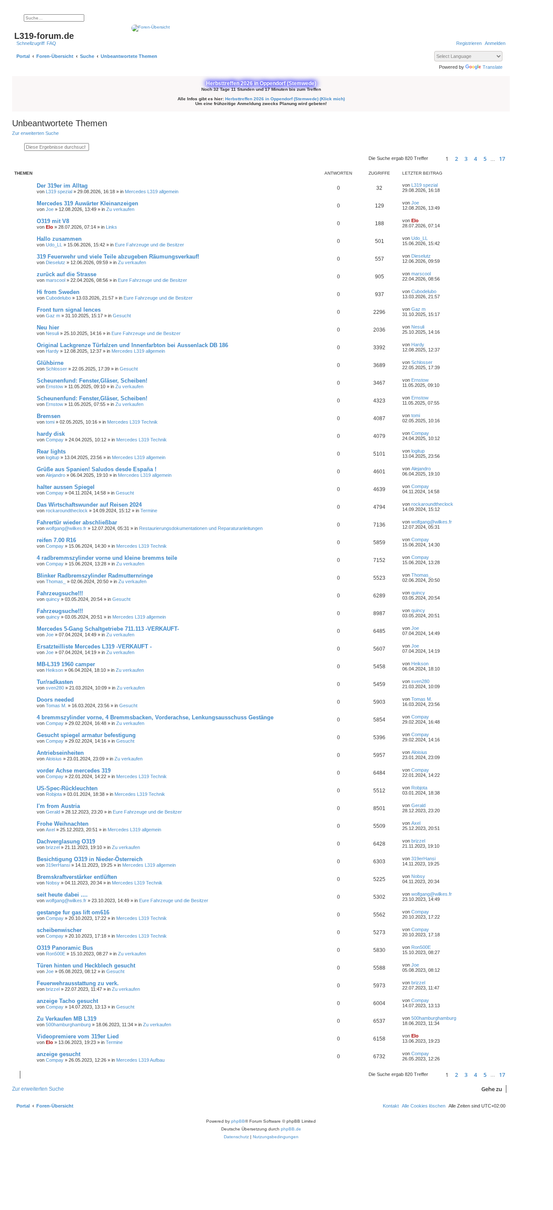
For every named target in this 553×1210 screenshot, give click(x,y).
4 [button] (475, 159)
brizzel (53, 847)
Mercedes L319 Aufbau (140, 1060)
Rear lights (51, 451)
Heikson (54, 670)
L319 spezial (59, 191)
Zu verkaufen (120, 209)
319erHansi (58, 865)
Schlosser (56, 368)
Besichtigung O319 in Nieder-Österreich (90, 859)
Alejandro (55, 475)
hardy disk (51, 434)
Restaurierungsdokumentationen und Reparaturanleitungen (201, 528)
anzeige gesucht (58, 1054)
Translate (492, 67)
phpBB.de (291, 1129)
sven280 (55, 687)
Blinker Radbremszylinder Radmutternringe (95, 575)
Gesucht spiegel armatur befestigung (86, 735)
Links (111, 227)
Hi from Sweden (58, 292)
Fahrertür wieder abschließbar (77, 522)
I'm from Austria (58, 806)
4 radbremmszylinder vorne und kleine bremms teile (107, 558)
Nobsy (53, 882)
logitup (52, 457)
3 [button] (465, 159)
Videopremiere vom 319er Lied (78, 1036)
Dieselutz (55, 262)
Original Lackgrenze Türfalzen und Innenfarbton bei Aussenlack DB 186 (132, 345)
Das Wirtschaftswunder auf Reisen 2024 (89, 504)
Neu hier (48, 327)
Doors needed (55, 699)
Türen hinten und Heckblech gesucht (86, 965)
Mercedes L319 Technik (132, 422)
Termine (148, 510)
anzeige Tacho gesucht (67, 1001)
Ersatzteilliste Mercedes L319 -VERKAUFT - (94, 646)
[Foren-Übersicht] (261, 28)
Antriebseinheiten (60, 753)
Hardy (52, 351)
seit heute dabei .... (62, 894)
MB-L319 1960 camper (66, 664)
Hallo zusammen (59, 239)
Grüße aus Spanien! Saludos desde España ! (96, 469)
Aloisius (54, 758)
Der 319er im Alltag (62, 185)
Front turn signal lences (69, 309)
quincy (53, 599)
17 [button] (502, 159)
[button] (435, 158)
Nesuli (52, 333)
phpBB (238, 1121)
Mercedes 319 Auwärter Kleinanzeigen (87, 203)
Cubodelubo (58, 297)
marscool (55, 280)
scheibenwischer (59, 930)
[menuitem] (51, 43)
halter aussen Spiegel (66, 487)
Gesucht (122, 315)
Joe (50, 209)
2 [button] (456, 159)
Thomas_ (56, 581)
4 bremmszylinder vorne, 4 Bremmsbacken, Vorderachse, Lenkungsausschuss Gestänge (155, 717)
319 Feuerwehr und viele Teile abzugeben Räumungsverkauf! (118, 256)
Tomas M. (56, 705)
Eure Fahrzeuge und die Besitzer (149, 244)
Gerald (53, 811)
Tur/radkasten (55, 682)
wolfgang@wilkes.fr (66, 528)
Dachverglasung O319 (66, 841)
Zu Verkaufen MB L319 (66, 1018)
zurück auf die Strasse (66, 274)
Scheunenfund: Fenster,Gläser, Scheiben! (92, 380)
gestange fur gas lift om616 (73, 912)
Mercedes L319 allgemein (151, 191)
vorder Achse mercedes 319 (74, 770)
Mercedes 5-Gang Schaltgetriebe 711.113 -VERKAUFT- (108, 629)
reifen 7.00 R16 (56, 540)
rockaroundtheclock (67, 510)
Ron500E (55, 953)
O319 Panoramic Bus (65, 948)
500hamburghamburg (68, 1024)
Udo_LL (54, 244)
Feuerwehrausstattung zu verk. (78, 983)
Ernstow (54, 386)
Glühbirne (50, 363)
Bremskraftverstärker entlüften (77, 877)
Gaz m (53, 315)
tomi (50, 422)
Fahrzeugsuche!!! (60, 593)
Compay (55, 439)
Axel (50, 829)
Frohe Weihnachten (63, 824)
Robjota (54, 794)
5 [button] (484, 159)
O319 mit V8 (53, 221)
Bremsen (48, 416)
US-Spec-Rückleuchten (67, 788)
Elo (49, 227)
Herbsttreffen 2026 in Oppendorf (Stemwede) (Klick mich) (285, 98)
